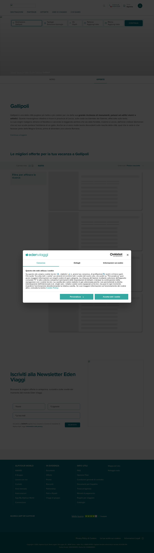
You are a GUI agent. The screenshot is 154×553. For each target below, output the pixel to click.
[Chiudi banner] (127, 255)
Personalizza (75, 297)
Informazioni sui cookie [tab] (113, 263)
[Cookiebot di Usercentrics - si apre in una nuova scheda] (111, 255)
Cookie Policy (52, 288)
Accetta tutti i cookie (111, 297)
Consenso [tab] (41, 263)
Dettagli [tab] (77, 263)
